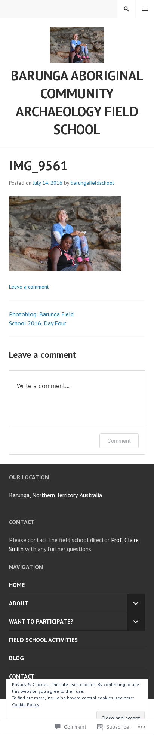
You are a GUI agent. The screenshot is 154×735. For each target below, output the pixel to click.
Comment (119, 440)
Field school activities (43, 639)
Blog (16, 658)
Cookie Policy (25, 704)
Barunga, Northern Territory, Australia (55, 495)
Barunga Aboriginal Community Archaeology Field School (77, 102)
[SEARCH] (126, 9)
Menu (145, 9)
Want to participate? (41, 621)
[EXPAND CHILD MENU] (136, 603)
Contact (22, 676)
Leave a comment (29, 286)
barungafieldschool (92, 182)
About (18, 603)
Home (17, 584)
